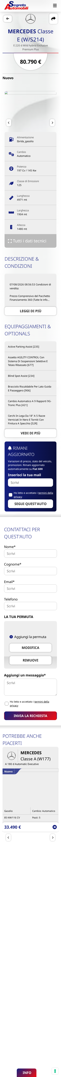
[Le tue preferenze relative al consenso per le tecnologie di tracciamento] (55, 1071)
